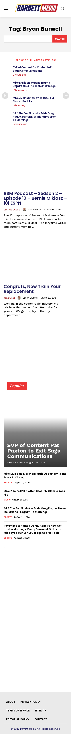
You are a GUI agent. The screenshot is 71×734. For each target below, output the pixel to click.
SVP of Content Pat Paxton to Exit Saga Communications (34, 68)
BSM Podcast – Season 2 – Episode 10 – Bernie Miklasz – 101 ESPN (35, 198)
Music (7, 499)
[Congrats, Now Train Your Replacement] (35, 258)
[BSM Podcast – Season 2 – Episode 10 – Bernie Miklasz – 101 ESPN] (35, 165)
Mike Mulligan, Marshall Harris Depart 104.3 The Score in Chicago (34, 84)
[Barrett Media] (36, 8)
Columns (9, 298)
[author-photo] (25, 209)
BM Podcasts (12, 209)
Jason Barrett (35, 209)
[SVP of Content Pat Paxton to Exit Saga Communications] (35, 426)
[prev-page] (5, 95)
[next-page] (66, 95)
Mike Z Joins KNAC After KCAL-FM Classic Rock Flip (33, 99)
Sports (8, 482)
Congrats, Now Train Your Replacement (32, 288)
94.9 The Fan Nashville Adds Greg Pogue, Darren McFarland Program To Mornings (34, 116)
